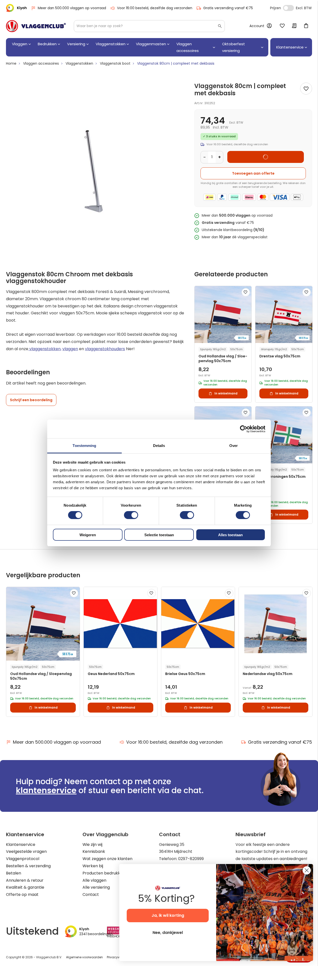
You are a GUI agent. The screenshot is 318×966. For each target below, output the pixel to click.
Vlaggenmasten (151, 44)
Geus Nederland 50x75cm (111, 674)
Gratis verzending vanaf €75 (228, 7)
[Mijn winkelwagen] (306, 26)
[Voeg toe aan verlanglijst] (306, 89)
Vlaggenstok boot (115, 63)
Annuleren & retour (24, 880)
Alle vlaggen (94, 880)
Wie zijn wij (92, 844)
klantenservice (46, 790)
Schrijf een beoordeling (31, 399)
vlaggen (70, 349)
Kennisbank (93, 851)
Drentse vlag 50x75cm (279, 356)
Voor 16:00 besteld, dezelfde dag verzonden (154, 7)
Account (256, 25)
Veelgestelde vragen (26, 851)
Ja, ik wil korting (168, 915)
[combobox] (149, 26)
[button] (245, 292)
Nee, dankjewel (168, 932)
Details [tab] (159, 445)
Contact (90, 894)
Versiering (76, 44)
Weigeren (88, 535)
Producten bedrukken (103, 873)
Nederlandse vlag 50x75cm (267, 674)
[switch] (131, 516)
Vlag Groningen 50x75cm (282, 476)
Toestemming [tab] (84, 445)
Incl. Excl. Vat (288, 8)
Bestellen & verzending (28, 866)
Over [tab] (233, 445)
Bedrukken (47, 44)
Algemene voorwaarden (84, 957)
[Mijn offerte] (294, 26)
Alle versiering (96, 887)
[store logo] (36, 26)
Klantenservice (20, 844)
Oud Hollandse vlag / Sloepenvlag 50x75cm (223, 358)
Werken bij (92, 866)
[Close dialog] (306, 870)
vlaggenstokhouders (105, 349)
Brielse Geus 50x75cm (185, 674)
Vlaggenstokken (110, 44)
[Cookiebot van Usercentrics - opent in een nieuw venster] (243, 429)
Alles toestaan (230, 535)
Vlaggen (19, 44)
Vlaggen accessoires (187, 47)
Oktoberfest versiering (233, 47)
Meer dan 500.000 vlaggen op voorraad (72, 7)
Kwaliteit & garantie (25, 887)
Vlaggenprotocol (22, 859)
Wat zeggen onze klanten (107, 859)
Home (11, 63)
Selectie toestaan (159, 535)
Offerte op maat (22, 894)
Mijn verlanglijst (282, 26)
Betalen (13, 873)
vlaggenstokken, (44, 349)
